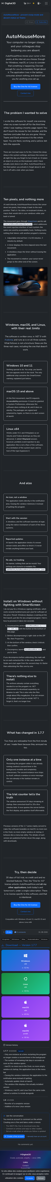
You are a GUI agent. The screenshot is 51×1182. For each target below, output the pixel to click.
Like (10, 932)
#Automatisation (33, 939)
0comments (21, 932)
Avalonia (9, 339)
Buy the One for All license (25, 86)
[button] (39, 3)
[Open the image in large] (25, 281)
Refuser (41, 1178)
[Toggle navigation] (46, 3)
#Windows (15, 939)
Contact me (25, 93)
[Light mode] (33, 3)
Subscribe (42, 22)
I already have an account (36, 1136)
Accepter (29, 1178)
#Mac (23, 939)
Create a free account (15, 1136)
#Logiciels (5, 939)
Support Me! (25, 1168)
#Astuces (44, 939)
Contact (25, 1165)
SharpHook (32, 221)
